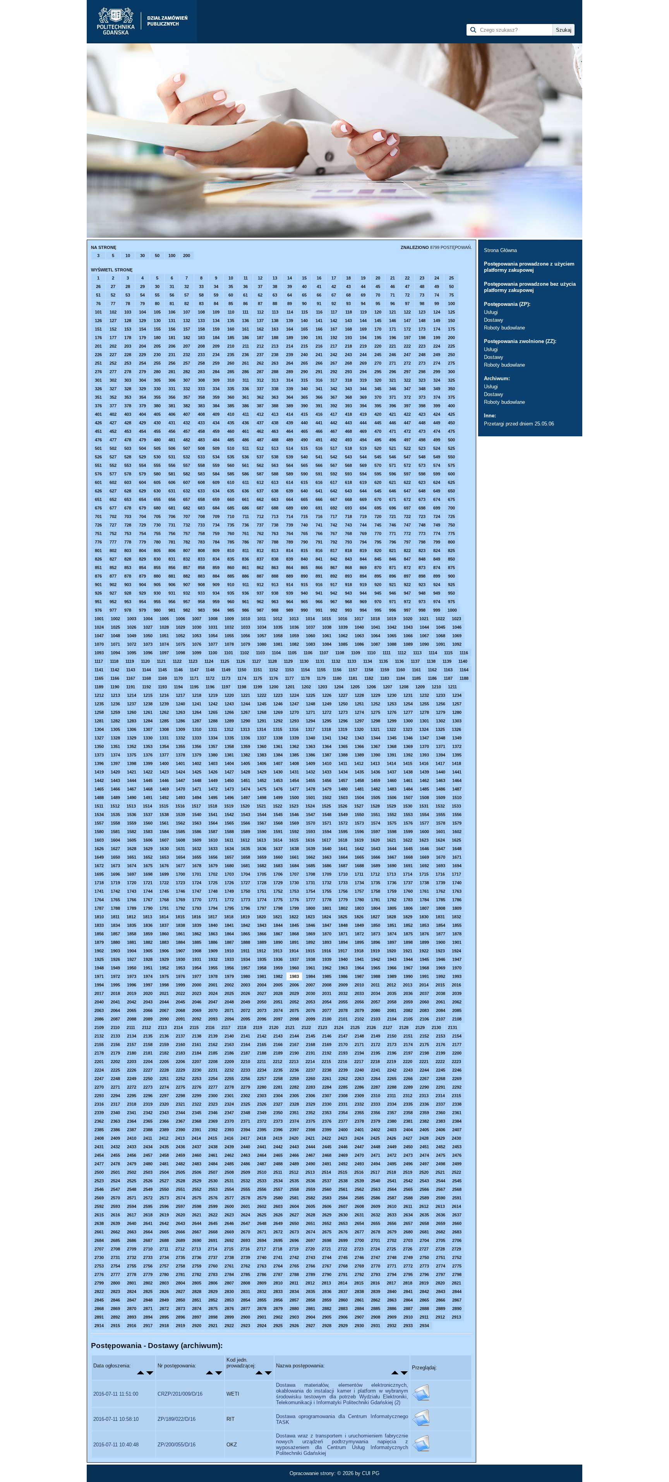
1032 (229, 627)
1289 (229, 721)
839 (289, 559)
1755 (326, 891)
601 (98, 482)
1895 (359, 942)
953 (127, 601)
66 (319, 295)
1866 (261, 933)
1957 (245, 968)
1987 (359, 976)
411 (245, 414)
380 (157, 405)
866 (319, 567)
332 (186, 388)
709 (216, 516)
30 (142, 255)
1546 (294, 814)
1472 (213, 789)
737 (260, 525)
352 (113, 397)
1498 (261, 797)
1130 (304, 661)
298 (422, 371)
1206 (371, 686)
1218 (196, 695)
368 (348, 397)
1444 (131, 780)
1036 (294, 627)
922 (407, 584)
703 (127, 516)
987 (260, 610)
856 (171, 567)
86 (245, 303)
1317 (310, 729)
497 (407, 439)
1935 (261, 959)
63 (275, 295)
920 (377, 584)
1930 (180, 959)
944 (363, 593)
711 (245, 516)
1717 (456, 874)
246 (392, 354)
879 (142, 576)
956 (171, 601)
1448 (196, 780)
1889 (261, 942)
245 (377, 354)
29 (142, 286)
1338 (278, 738)
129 (142, 320)
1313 (245, 729)
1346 (408, 738)
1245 (261, 704)
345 (377, 388)
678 (127, 508)
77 (113, 303)
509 (216, 448)
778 (127, 542)
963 (274, 601)
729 (142, 525)
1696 (115, 874)
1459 (375, 780)
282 (186, 371)
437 (260, 422)
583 (201, 474)
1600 (424, 831)
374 (436, 397)
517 (333, 448)
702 (113, 516)
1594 (326, 831)
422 (407, 414)
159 (216, 329)
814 (289, 550)
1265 (213, 712)
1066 (408, 635)
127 (113, 320)
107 (186, 312)
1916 (326, 951)
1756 (343, 891)
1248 (310, 704)
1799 (294, 908)
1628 (131, 848)
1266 (229, 712)
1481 (359, 789)
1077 (213, 644)
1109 (355, 652)
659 (216, 499)
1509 (440, 797)
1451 (245, 780)
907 (186, 584)
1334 (213, 738)
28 (127, 286)
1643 (375, 848)
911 (245, 584)
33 (201, 286)
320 (377, 380)
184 (216, 337)
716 (319, 516)
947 (407, 593)
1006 (180, 618)
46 (392, 286)
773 (422, 533)
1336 (245, 738)
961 (245, 601)
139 (289, 320)
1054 (213, 635)
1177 (289, 678)
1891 (294, 942)
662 (260, 499)
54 (142, 295)
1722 (164, 882)
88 (275, 303)
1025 (115, 627)
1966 (391, 968)
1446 (164, 780)
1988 (375, 976)
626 (98, 491)
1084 (326, 644)
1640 (326, 848)
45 (378, 286)
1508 (424, 797)
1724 (196, 882)
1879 (99, 942)
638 (274, 491)
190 (304, 337)
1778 (326, 899)
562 (260, 465)
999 (436, 610)
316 (319, 380)
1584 (164, 831)
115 (304, 312)
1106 (308, 652)
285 (230, 371)
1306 (131, 729)
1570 (310, 823)
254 (142, 363)
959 (216, 601)
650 (451, 491)
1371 (440, 746)
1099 (196, 652)
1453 (278, 780)
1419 (99, 772)
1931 (196, 959)
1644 (391, 848)
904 (142, 584)
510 (230, 448)
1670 (440, 857)
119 (363, 312)
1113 (417, 652)
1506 (391, 797)
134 (216, 320)
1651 (131, 857)
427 (113, 422)
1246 (278, 704)
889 (289, 576)
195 (377, 337)
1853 (424, 925)
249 (436, 354)
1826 (359, 916)
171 (392, 329)
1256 (440, 704)
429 (142, 422)
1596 (359, 831)
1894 (343, 942)
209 (216, 346)
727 (113, 525)
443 (348, 422)
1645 (408, 848)
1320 (359, 729)
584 (216, 474)
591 (319, 474)
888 (274, 576)
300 (451, 371)
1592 (294, 831)
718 (348, 516)
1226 (326, 695)
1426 (213, 772)
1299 (391, 721)
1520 (245, 806)
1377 (164, 755)
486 (245, 439)
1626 (99, 848)
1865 (245, 933)
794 (363, 542)
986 (245, 610)
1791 (164, 908)
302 (113, 380)
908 (201, 584)
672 (407, 499)
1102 (244, 652)
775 (451, 533)
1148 (210, 669)
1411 (342, 763)
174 (436, 329)
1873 (375, 933)
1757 (359, 891)
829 (142, 559)
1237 (131, 704)
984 (216, 610)
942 (333, 593)
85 (230, 303)
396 (392, 405)
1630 (164, 848)
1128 (272, 661)
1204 (338, 686)
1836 (148, 925)
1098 (180, 652)
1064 (375, 635)
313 (274, 380)
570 (377, 465)
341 (319, 388)
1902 (99, 951)
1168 (146, 678)
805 (157, 550)
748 (422, 525)
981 (171, 610)
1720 (131, 882)
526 (98, 457)
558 (201, 465)
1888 (245, 942)
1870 (326, 933)
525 (451, 448)
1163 (448, 669)
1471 (196, 789)
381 (171, 405)
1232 (424, 695)
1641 (343, 848)
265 (304, 363)
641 (319, 491)
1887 (229, 942)
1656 (213, 857)
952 (113, 601)
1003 (131, 618)
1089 (408, 644)
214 (289, 346)
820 (377, 550)
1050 (148, 635)
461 (245, 431)
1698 (148, 874)
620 (377, 482)
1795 (229, 908)
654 (142, 499)
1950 (131, 968)
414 (289, 414)
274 (436, 363)
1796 (245, 908)
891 (319, 576)
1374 (115, 755)
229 (142, 354)
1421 (131, 772)
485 (230, 439)
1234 (456, 695)
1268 (261, 712)
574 (436, 465)
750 (451, 525)
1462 (424, 780)
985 (230, 610)
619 (363, 482)
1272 (326, 712)
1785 (440, 899)
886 (245, 576)
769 (363, 533)
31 (172, 286)
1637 (278, 848)
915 (304, 584)
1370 (424, 746)
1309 (180, 729)
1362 (294, 746)
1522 (277, 806)
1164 (464, 669)
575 (451, 465)
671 (392, 499)
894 (363, 576)
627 (113, 491)
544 (363, 457)
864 (289, 567)
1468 (148, 789)
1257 (456, 704)
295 (377, 371)
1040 (359, 627)
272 (407, 363)
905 (157, 584)
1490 (131, 797)
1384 (278, 755)
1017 (359, 618)
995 (377, 610)
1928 (148, 959)
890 (304, 576)
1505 (375, 797)
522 (407, 448)
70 (378, 295)
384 (216, 405)
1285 (164, 721)
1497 (245, 797)
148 (422, 320)
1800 (310, 908)
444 (363, 422)
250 (451, 354)
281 (171, 371)
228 (127, 354)
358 (201, 397)
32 (186, 286)
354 (142, 397)
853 (127, 567)
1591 (278, 831)
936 (245, 593)
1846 (310, 925)
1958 (261, 968)
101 (98, 312)
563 (274, 465)
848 (422, 559)
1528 (375, 806)
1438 (408, 772)
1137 (415, 661)
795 (377, 542)
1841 (229, 925)
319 (363, 380)
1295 (326, 721)
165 (304, 329)
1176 (273, 678)
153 (127, 329)
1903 (115, 951)
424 (436, 414)
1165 (98, 678)
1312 (228, 729)
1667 (391, 857)
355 (157, 397)
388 (274, 405)
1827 (375, 916)
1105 (292, 652)
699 (436, 508)
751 (98, 533)
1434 (343, 772)
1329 (131, 738)
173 (422, 329)
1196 (210, 686)
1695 (99, 874)
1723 (180, 882)
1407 (278, 763)
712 (260, 516)
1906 (164, 951)
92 (333, 303)
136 (245, 320)
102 (113, 312)
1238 (148, 704)
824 (436, 550)
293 (348, 371)
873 (422, 567)
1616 (310, 840)
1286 (180, 721)
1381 (229, 755)
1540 (196, 814)
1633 (213, 848)
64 (289, 295)
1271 (310, 712)
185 (230, 337)
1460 (391, 780)
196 (392, 337)
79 (142, 303)
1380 (213, 755)
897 (407, 576)
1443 (115, 780)
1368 (391, 746)
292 (333, 371)
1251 (359, 704)
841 (319, 559)
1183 (384, 678)
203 (127, 346)
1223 (278, 695)
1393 (424, 755)
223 (422, 346)
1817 (212, 916)
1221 (245, 695)
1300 (408, 721)
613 (274, 482)
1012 (277, 618)
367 (333, 397)
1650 (115, 857)
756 (171, 533)
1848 (343, 925)
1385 (294, 755)
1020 (407, 618)
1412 (359, 763)
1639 (310, 848)
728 (127, 525)
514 (289, 448)
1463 (440, 780)
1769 (180, 899)
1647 (440, 848)
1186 (432, 678)
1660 (278, 857)
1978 (213, 976)
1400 (164, 763)
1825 (342, 916)
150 (451, 320)
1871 (343, 933)
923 (422, 584)
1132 (335, 661)
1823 (310, 916)
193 (348, 337)
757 (186, 533)
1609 (196, 840)
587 (260, 474)
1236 (115, 704)
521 (392, 448)
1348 (440, 738)
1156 (337, 669)
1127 (256, 661)
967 (333, 601)
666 (319, 499)
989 (289, 610)
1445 (148, 780)
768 (348, 533)
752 (113, 533)
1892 (310, 942)
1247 (294, 704)
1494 (196, 797)
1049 (131, 635)
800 (451, 542)
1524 (310, 806)
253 (127, 363)
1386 (310, 755)
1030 (196, 627)
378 (127, 405)
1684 (294, 865)
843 (348, 559)
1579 (456, 823)
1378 (180, 755)
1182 (368, 678)
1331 (164, 738)
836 (245, 559)
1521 (261, 806)
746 (392, 525)
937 (260, 593)
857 (186, 567)
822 (407, 550)
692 (333, 508)
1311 (212, 729)
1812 (131, 916)
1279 (440, 712)
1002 (115, 618)
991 (319, 610)
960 (230, 601)
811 (245, 550)
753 (127, 533)
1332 (180, 738)
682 (186, 508)
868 (348, 567)
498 (422, 439)
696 (392, 508)
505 (157, 448)
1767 (148, 899)
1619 (359, 840)
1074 (164, 644)
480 (157, 439)
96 (392, 303)
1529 (391, 806)
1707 (294, 874)
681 (171, 508)
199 (436, 337)
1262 (164, 712)
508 (201, 448)
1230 (391, 695)
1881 (131, 942)
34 (216, 286)
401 (98, 414)
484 (216, 439)
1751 (261, 891)
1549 (343, 814)
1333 (196, 738)
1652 (148, 857)
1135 (383, 661)
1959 (278, 968)
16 (319, 278)
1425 (196, 772)
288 (274, 371)
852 (113, 567)
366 (319, 397)
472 (407, 431)
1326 (456, 729)
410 (230, 414)
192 (333, 337)
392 (333, 405)
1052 (180, 635)
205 (157, 346)
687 (260, 508)
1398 (131, 763)
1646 (424, 848)
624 (436, 482)
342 (333, 388)
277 (113, 371)
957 (186, 601)
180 (157, 337)
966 (319, 601)
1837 (164, 925)
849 (436, 559)
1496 (229, 797)
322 (407, 380)
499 (436, 439)
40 (304, 286)
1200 (273, 686)
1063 (359, 635)
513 (274, 448)
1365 (343, 746)
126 (98, 320)
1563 (196, 823)
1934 (245, 959)
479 (142, 439)
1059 (294, 635)
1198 (241, 686)
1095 (131, 652)
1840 (213, 925)
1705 (261, 874)
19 (363, 278)
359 (216, 397)
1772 (229, 899)
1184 (400, 678)
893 (348, 576)
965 (304, 601)
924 (436, 584)
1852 (408, 925)
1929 (164, 959)
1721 (148, 882)
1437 (391, 772)
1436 (375, 772)
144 (363, 320)
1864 (229, 933)
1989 (391, 976)
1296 (343, 721)
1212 (99, 695)
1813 (147, 916)
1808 (440, 908)
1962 (326, 968)
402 (113, 414)
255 (157, 363)
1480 (343, 789)
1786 (456, 899)
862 (260, 567)
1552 (391, 814)
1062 (343, 635)
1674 (131, 865)
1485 (424, 789)
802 (113, 550)
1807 (424, 908)
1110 (371, 652)
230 (157, 354)
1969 (440, 968)
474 (436, 431)
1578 (440, 823)
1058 (278, 635)
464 (289, 431)
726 (98, 525)
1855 (456, 925)
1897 (391, 942)
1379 (196, 755)
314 (289, 380)
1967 (408, 968)
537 (260, 457)
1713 (391, 874)
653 (127, 499)
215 (304, 346)
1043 (408, 627)
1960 (294, 968)
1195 (194, 686)
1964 (359, 968)
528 (127, 457)
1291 (261, 721)
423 (422, 414)
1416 (424, 763)
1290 (245, 721)
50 (157, 255)
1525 (326, 806)
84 (216, 303)
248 (422, 354)
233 (201, 354)
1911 (245, 951)
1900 (440, 942)
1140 (462, 661)
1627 (115, 848)
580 (157, 474)
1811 (115, 916)
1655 (196, 857)
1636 (261, 848)
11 (246, 278)
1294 (310, 721)
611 (245, 482)
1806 (408, 908)
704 (142, 516)
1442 (99, 780)
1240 (180, 704)
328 (127, 388)
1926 (115, 959)
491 (319, 439)
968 (348, 601)
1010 (245, 618)
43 (348, 286)
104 (142, 312)
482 (186, 439)
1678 (196, 865)
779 (142, 542)
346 (392, 388)
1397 (115, 763)
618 (348, 482)
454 (142, 431)
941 (319, 593)
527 (113, 457)
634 (216, 491)
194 (363, 337)
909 (216, 584)
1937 (294, 959)
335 (230, 388)
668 (348, 499)
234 (216, 354)
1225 (310, 695)
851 (98, 567)
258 (201, 363)
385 (230, 405)
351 (98, 397)
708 (201, 516)
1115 (448, 652)
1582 (131, 831)
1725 (213, 882)
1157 (352, 669)
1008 (213, 618)
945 (377, 593)
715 (304, 516)
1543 (245, 814)
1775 (278, 899)
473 (422, 431)
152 (113, 329)
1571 (326, 823)
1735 (375, 882)
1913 (277, 951)
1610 (213, 840)
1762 (440, 891)
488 (274, 439)
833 (201, 559)
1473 (229, 789)
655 (157, 499)
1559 (131, 823)
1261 (148, 712)
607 (186, 482)
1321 (375, 729)
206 (171, 346)
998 (422, 610)
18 (348, 278)
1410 (326, 763)
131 (171, 320)
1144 (146, 669)
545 (377, 457)
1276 (391, 712)
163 (274, 329)
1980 (245, 976)
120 (377, 312)
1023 (456, 618)
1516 (180, 806)
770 (377, 533)
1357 (213, 746)
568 (348, 465)
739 (289, 525)
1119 (129, 661)
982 (186, 610)
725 (451, 516)
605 (157, 482)
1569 (294, 823)
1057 (261, 635)
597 (407, 474)
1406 (261, 763)
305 (157, 380)
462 (260, 431)
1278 (424, 712)
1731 (310, 882)
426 (98, 422)
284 (216, 371)
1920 (391, 951)
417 (333, 414)
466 (319, 431)
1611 (229, 840)
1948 (99, 968)
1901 (456, 942)
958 (201, 601)
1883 (164, 942)
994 (363, 610)
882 (186, 576)
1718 (99, 882)
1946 (440, 959)
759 (216, 533)
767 (333, 533)
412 (260, 414)
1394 (440, 755)
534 (216, 457)
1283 (131, 721)
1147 (194, 669)
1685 (310, 865)
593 (348, 474)
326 (98, 388)
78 (127, 303)
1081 (278, 644)
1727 (245, 882)
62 (260, 295)
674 (436, 499)
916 (319, 584)
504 (142, 448)
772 (407, 533)
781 (171, 542)
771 (392, 533)
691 (319, 508)
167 (333, 329)
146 (392, 320)
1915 (310, 951)
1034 (261, 627)
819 (363, 550)
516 (319, 448)
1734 (359, 882)
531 (171, 457)
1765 (115, 899)
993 (348, 610)
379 (142, 405)
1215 (148, 695)
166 (319, 329)
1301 (424, 721)
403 (127, 414)
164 (289, 329)
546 (392, 457)
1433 (326, 772)
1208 (403, 686)
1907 (180, 951)
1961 (310, 968)
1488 (99, 797)
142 (333, 320)
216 (319, 346)
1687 (343, 865)
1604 (115, 840)
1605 (131, 840)
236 (245, 354)
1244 (245, 704)
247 (407, 354)
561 (245, 465)
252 (113, 363)
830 (157, 559)
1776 (294, 899)
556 (171, 465)
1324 (424, 729)
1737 (408, 882)
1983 (294, 976)
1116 (464, 652)
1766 (131, 899)
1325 (440, 729)
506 (171, 448)
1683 (278, 865)
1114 (433, 652)
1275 (375, 712)
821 (392, 550)
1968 (424, 968)
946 (392, 593)
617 (333, 482)
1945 (424, 959)
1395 (456, 755)
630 (157, 491)
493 (348, 439)
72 (407, 295)
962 (260, 601)
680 (157, 508)
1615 (293, 840)
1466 (115, 789)
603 (127, 482)
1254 (408, 704)
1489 (115, 797)
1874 (391, 933)
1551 (375, 814)
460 (230, 431)
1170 (178, 678)
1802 (343, 908)
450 (451, 422)
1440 (440, 772)
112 (260, 312)
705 (157, 516)
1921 (407, 951)
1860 (164, 933)
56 (172, 295)
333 (201, 388)
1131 (320, 661)
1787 (99, 908)
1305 (115, 729)
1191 (130, 686)
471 (392, 431)
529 (142, 457)
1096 (148, 652)
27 (113, 286)
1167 (130, 678)
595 (377, 474)
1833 (99, 925)
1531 (424, 806)
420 (377, 414)
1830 (424, 916)
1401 (180, 763)
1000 (452, 610)
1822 (293, 916)
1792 (180, 908)
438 (274, 422)
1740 (456, 882)
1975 (164, 976)
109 (216, 312)
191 (319, 337)
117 (334, 312)
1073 (148, 644)
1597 (375, 831)
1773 (245, 899)
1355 (180, 746)
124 (436, 312)
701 (98, 516)
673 (422, 499)
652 (113, 499)
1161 (416, 669)
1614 (277, 840)
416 (319, 414)
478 (127, 439)
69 (363, 295)
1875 (408, 933)
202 (113, 346)
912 (260, 584)
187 (260, 337)
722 (407, 516)
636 (245, 491)
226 (98, 354)
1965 (375, 968)
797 (407, 542)
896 (392, 576)
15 (304, 278)
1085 (343, 644)
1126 (240, 661)
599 (436, 474)
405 (157, 414)
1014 (310, 618)
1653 (164, 857)
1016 (342, 618)
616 (319, 482)
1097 (164, 652)
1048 (115, 635)
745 (377, 525)
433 (201, 422)
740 (304, 525)
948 (422, 593)
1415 (407, 763)
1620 (375, 840)
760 (230, 533)
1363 (310, 746)
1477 (294, 789)
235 (230, 354)
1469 (164, 789)
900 (451, 576)
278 (127, 371)
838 (274, 559)
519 (363, 448)
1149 (225, 669)
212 (260, 346)
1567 (261, 823)
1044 (424, 627)
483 (201, 439)
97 (407, 303)
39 (289, 286)
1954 (196, 968)
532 (186, 457)
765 (304, 533)
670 (377, 499)
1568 (278, 823)
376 (98, 405)
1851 (391, 925)
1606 (148, 840)
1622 (407, 840)
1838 (180, 925)
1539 (180, 814)
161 (245, 329)
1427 (229, 772)
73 (422, 295)
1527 (359, 806)
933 (201, 593)
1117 (98, 661)
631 (171, 491)
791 (319, 542)
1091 (440, 644)
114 (289, 312)
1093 (99, 652)
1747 (196, 891)
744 (363, 525)
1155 (321, 669)
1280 (456, 712)
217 (333, 346)
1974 (148, 976)
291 (319, 371)
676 (98, 508)
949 (436, 593)
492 (333, 439)
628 (127, 491)
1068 (440, 635)
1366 (359, 746)
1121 (161, 661)
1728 (261, 882)
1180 (337, 678)
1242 (213, 704)
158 (201, 329)
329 (142, 388)
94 (363, 303)
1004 (148, 618)
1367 (375, 746)
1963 (343, 968)
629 (142, 491)
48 (422, 286)
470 (377, 431)
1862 (196, 933)
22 (407, 278)
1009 (229, 618)
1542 (229, 814)
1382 (245, 755)
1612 (245, 840)
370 (377, 397)
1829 (407, 916)
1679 (213, 865)
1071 (115, 644)
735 (230, 525)
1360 (261, 746)
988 (274, 610)
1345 (391, 738)
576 (98, 474)
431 (171, 422)
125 (451, 312)
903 (127, 584)
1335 (229, 738)
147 (407, 320)
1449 (213, 780)
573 (422, 465)
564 (289, 465)
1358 (229, 746)
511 (245, 448)
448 (422, 422)
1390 (375, 755)
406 (171, 414)
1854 (440, 925)
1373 (99, 755)
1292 (278, 721)
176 (98, 337)
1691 (408, 865)
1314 (261, 729)
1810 (99, 916)
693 (348, 508)
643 (348, 491)
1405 (245, 763)
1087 (375, 644)
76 (98, 303)
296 (392, 371)
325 (451, 380)
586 (245, 474)
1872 (359, 933)
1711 (359, 874)
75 (451, 295)
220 (377, 346)
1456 (326, 780)
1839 (196, 925)
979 (142, 610)
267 (333, 363)
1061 (326, 635)
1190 (114, 686)
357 (186, 397)
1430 (278, 772)
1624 (440, 840)
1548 (326, 814)
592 (333, 474)
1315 (277, 729)
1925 (99, 959)
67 (333, 295)
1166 (114, 678)
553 (127, 465)
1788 (115, 908)
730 (157, 525)
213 (274, 346)
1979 (229, 976)
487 (260, 439)
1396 (99, 763)
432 (186, 422)
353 (127, 397)
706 (171, 516)
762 (260, 533)
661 (245, 499)
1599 (408, 831)
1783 (408, 899)
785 (230, 542)
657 (186, 499)
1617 (326, 840)
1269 (278, 712)
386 (245, 405)
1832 (456, 916)
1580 (99, 831)
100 (171, 255)
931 (171, 593)
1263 (180, 712)
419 (363, 414)
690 (304, 508)
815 (304, 550)
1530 (407, 806)
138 (274, 320)
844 (363, 559)
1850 (375, 925)
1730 (294, 882)
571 (392, 465)
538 (274, 457)
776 (98, 542)
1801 (326, 908)
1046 (456, 627)
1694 (456, 865)
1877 (440, 933)
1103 (260, 652)
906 (171, 584)
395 (377, 405)
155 (157, 329)
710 (230, 516)
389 (289, 405)
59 (216, 295)
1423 (164, 772)
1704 (245, 874)
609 (216, 482)
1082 (294, 644)
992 (333, 610)
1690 (391, 865)
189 (289, 337)
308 (201, 380)
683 (201, 508)
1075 (180, 644)
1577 (424, 823)
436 (245, 422)
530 (157, 457)
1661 (294, 857)
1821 (277, 916)
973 (422, 601)
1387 (326, 755)
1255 (424, 704)
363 (274, 397)
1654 (180, 857)
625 (451, 482)
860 (230, 567)
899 (436, 576)
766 (319, 533)
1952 (164, 968)
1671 (456, 857)
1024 (99, 627)
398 (422, 405)
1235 (99, 704)
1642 (359, 848)
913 (274, 584)
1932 (213, 959)
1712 (375, 874)
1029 (180, 627)
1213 (115, 695)
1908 (196, 951)
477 (113, 439)
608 (201, 482)
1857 (115, 933)
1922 (424, 951)
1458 (359, 780)
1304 (99, 729)
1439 (424, 772)
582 (186, 474)
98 (422, 303)
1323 (407, 729)
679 (142, 508)
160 (230, 329)
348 (422, 388)
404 (142, 414)
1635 (245, 848)
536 (245, 457)
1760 (408, 891)
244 (363, 354)
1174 (241, 678)
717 (333, 516)
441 (319, 422)
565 (304, 465)
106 (171, 312)
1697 (131, 874)
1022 (440, 618)
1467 (131, 789)
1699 (164, 874)
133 (201, 320)
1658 (245, 857)
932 (186, 593)
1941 (359, 959)
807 (186, 550)
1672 (99, 865)
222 (407, 346)
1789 (131, 908)
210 (230, 346)
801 (98, 550)
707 (186, 516)
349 (436, 388)
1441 (456, 772)
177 (113, 337)
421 (392, 414)
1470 (180, 789)
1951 (148, 968)
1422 (148, 772)
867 (333, 567)
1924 (456, 951)
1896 (375, 942)
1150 (241, 669)
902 (113, 584)
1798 (278, 908)
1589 (245, 831)
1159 (384, 669)
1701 (196, 874)
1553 (408, 814)
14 (289, 278)
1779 (343, 899)
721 (392, 516)
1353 (148, 746)
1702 (213, 874)
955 (157, 601)
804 (142, 550)
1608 (180, 840)
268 (348, 363)
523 (422, 448)
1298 (375, 721)
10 (127, 255)
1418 (456, 763)
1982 (278, 976)
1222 (261, 695)
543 (348, 457)
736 (245, 525)
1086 (359, 644)
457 (186, 431)
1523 (293, 806)
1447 (180, 780)
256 (171, 363)
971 (392, 601)
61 (245, 295)
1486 (440, 789)
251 (98, 363)
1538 (164, 814)
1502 (326, 797)
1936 (278, 959)
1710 (343, 874)
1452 (261, 780)
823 (422, 550)
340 (304, 388)
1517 (196, 806)
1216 (164, 695)
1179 (321, 678)
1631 (180, 848)
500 (451, 439)
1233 (440, 695)
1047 (99, 635)
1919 (375, 951)
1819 (245, 916)
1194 (178, 686)
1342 (343, 738)
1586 (196, 831)
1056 (245, 635)
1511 (98, 806)
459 (216, 431)
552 (113, 465)
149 (436, 320)
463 (274, 431)
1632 (196, 848)
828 (127, 559)
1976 (180, 976)
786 (245, 542)
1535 (115, 814)
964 (289, 601)
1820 (261, 916)
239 (289, 354)
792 (333, 542)
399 (436, 405)
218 (348, 346)
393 (348, 405)
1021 (424, 618)
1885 (196, 942)
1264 (196, 712)
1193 (162, 686)
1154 (305, 669)
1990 (408, 976)
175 (451, 329)
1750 (245, 891)
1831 (440, 916)
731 (171, 525)
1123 (193, 661)
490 (304, 439)
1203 (322, 686)
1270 (294, 712)
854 (142, 567)
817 (333, 550)
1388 (343, 755)
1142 (114, 669)
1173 (225, 678)
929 (142, 593)
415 (304, 414)
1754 (310, 891)
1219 (213, 695)
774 (436, 533)
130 (157, 320)
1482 (375, 789)
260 (230, 363)
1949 (115, 968)
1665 (359, 857)
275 (451, 363)
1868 (294, 933)
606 (171, 482)
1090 (424, 644)
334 (216, 388)
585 (230, 474)
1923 (440, 951)
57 (186, 295)
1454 (294, 780)
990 (304, 610)
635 (230, 491)
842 (333, 559)
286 (245, 371)
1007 (196, 618)
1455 (310, 780)
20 (378, 278)
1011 (261, 618)
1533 (456, 806)
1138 (431, 661)
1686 (326, 865)
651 (98, 499)
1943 (391, 959)
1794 (213, 908)
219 (363, 346)
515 (304, 448)
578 (127, 474)
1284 (148, 721)
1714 (407, 874)
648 (422, 491)
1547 (310, 814)
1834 (115, 925)
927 (113, 593)
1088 (391, 644)
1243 (229, 704)
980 (157, 610)
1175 (257, 678)
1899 (424, 942)
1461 (408, 780)
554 (142, 465)
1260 (131, 712)
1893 (326, 942)
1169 (162, 678)
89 (289, 303)
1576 (408, 823)
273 (422, 363)
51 (98, 295)
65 (304, 295)
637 (260, 491)
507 (186, 448)
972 (407, 601)
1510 (456, 797)
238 (274, 354)
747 (407, 525)
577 (113, 474)
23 (422, 278)
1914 (293, 951)
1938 (310, 959)
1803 (359, 908)
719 (363, 516)
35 (230, 286)
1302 (440, 721)
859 (216, 567)
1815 (180, 916)
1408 (294, 763)
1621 (391, 840)
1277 (408, 712)
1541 (213, 814)
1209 (420, 686)
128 (127, 320)
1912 (261, 951)
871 (392, 567)
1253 (391, 704)
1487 (456, 789)
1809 (456, 908)
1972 (115, 976)
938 (274, 593)
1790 (148, 908)
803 (127, 550)
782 (186, 542)
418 (348, 414)
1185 (416, 678)
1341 (326, 738)
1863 (213, 933)
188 (274, 337)
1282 (115, 721)
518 (348, 448)
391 (319, 405)
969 (363, 601)
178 (127, 337)
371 (392, 397)
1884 (180, 942)
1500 (294, 797)
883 (201, 576)
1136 (399, 661)
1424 (180, 772)
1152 (273, 669)
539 (289, 457)
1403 (213, 763)
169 (363, 329)
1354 (164, 746)
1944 (408, 959)
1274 (359, 712)
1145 (162, 669)
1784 (424, 899)
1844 (278, 925)
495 (377, 439)
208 (201, 346)
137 (260, 320)
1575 (391, 823)
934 (216, 593)
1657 (229, 857)
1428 (245, 772)
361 (245, 397)
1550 (359, 814)
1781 (375, 899)
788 (274, 542)
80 (157, 303)
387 (260, 405)
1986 (343, 976)
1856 (99, 933)
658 (201, 499)
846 (392, 559)
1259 (115, 712)
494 (363, 439)
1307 (148, 729)
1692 (424, 865)
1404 (229, 763)
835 (230, 559)
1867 (278, 933)
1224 (294, 695)
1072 (131, 644)
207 (186, 346)
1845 (294, 925)
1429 (261, 772)
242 (333, 354)
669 (363, 499)
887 (260, 576)
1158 (368, 669)
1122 (177, 661)
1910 (229, 951)
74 (436, 295)
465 (304, 431)
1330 (148, 738)
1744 (148, 891)
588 (274, 474)
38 (275, 286)
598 (422, 474)
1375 (131, 755)
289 (289, 371)
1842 (245, 925)
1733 (343, 882)
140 (304, 320)
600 (451, 474)
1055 (229, 635)
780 (157, 542)
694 (363, 508)
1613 (261, 840)
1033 (245, 627)
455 (157, 431)
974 (436, 601)
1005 (164, 618)
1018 (375, 618)
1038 (326, 627)
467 (333, 431)
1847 (326, 925)
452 (113, 431)
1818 (228, 916)
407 (186, 414)
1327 (99, 738)
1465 (99, 789)
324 (436, 380)
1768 (164, 899)
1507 (408, 797)
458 (201, 431)
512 (260, 448)
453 (127, 431)
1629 (148, 848)
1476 (278, 789)
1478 (310, 789)
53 (127, 295)
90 (304, 303)
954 (142, 601)
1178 (305, 678)
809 (216, 550)
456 (171, 431)
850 (451, 559)
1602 (456, 831)
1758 (375, 891)
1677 (180, 865)
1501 (310, 797)
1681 (245, 865)
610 (230, 482)
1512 (115, 806)
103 (127, 312)
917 (333, 584)
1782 (391, 899)
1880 (115, 942)
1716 (440, 874)
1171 (194, 678)
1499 (278, 797)
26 (98, 286)
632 (186, 491)
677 (113, 508)
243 (348, 354)
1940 (343, 959)
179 (142, 337)
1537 (148, 814)
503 (127, 448)
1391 (391, 755)
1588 (229, 831)
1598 (391, 831)
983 (201, 610)
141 (319, 320)
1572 (343, 823)
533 (201, 457)
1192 (146, 686)
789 (289, 542)
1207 (387, 686)
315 (304, 380)
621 (392, 482)
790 (304, 542)
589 (289, 474)
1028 (164, 627)
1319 (342, 729)
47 (407, 286)
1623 (424, 840)
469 (363, 431)
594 (363, 474)
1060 (310, 635)
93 (348, 303)
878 (127, 576)
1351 (115, 746)
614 (289, 482)
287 (260, 371)
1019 (391, 618)
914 (289, 584)
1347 (424, 738)
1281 (99, 721)
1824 (326, 916)
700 (451, 508)
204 (142, 346)
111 (245, 312)
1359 (245, 746)
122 (407, 312)
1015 (326, 618)
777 (113, 542)
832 (186, 559)
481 (171, 439)
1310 (196, 729)
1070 (99, 644)
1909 (213, 951)
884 (216, 576)
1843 (261, 925)
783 (201, 542)
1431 (294, 772)
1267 (245, 712)
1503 (343, 797)
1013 (293, 618)
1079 (245, 644)
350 (451, 388)
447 (407, 422)
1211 (452, 686)
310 (230, 380)
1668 (408, 857)
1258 (99, 712)
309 (216, 380)
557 (186, 465)
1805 (391, 908)
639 (289, 491)
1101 (228, 652)
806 (171, 550)
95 (378, 303)
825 (451, 550)
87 (260, 303)
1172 (210, 678)
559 (216, 465)
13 (275, 278)
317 (333, 380)
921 (392, 584)
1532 (440, 806)
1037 (310, 627)
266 (319, 363)
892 (333, 576)
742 (333, 525)
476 (98, 439)
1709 (326, 874)
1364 (326, 746)
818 (348, 550)
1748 (213, 891)
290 (304, 371)
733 (201, 525)
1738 (424, 882)
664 (289, 499)
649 (436, 491)
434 (216, 422)
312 (260, 380)
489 (289, 439)
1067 (424, 635)
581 (171, 474)
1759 (391, 891)
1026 (131, 627)
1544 (261, 814)
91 (319, 303)
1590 (261, 831)
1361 (278, 746)
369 (363, 397)
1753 (294, 891)
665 (304, 499)
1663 (326, 857)
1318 (326, 729)
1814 (163, 916)
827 (113, 559)
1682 (261, 865)
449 (436, 422)
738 (274, 525)
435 (230, 422)
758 (201, 533)
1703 (229, 874)
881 (171, 576)
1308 (164, 729)
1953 (180, 968)
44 (363, 286)
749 (436, 525)
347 (407, 388)
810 (230, 550)
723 (422, 516)
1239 (164, 704)
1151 (257, 669)
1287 (196, 721)
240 (304, 354)
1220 (229, 695)
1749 (229, 891)
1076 (196, 644)
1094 (115, 652)
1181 (352, 678)
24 (436, 278)
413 (274, 414)
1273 (343, 712)
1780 (359, 899)
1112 (402, 652)
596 (392, 474)
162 (260, 329)
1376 (148, 755)
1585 (180, 831)
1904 (131, 951)
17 (333, 278)
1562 (180, 823)
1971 (99, 976)
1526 (342, 806)
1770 (196, 899)
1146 (178, 669)
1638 (294, 848)
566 (319, 465)
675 (451, 499)
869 (363, 567)
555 (157, 465)
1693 (440, 865)
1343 (359, 738)
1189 (98, 686)
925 (451, 584)
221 (392, 346)
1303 (456, 721)
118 (348, 312)
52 (113, 295)
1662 (310, 857)
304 (142, 380)
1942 (375, 959)
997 (407, 610)
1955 (213, 968)
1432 (310, 772)
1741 (99, 891)
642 (333, 491)
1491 (148, 797)
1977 (196, 976)
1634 (229, 848)
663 (274, 499)
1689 (375, 865)
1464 (456, 780)
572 (407, 465)
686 (245, 508)
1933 (229, 959)
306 (171, 380)
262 (260, 363)
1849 (359, 925)
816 (319, 550)
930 (157, 593)
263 (274, 363)
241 (319, 354)
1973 (131, 976)
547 (407, 457)
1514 (147, 806)
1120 (145, 661)
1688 (359, 865)
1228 (359, 695)
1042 (391, 627)
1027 (148, 627)
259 (216, 363)
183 (201, 337)
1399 (148, 763)
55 (157, 295)
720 (377, 516)
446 (392, 422)
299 (436, 371)
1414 (391, 763)
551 (98, 465)
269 (363, 363)
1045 (440, 627)
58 (201, 295)
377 (113, 405)
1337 (261, 738)
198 (422, 337)
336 (245, 388)
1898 (408, 942)
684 (216, 508)
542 (333, 457)
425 (451, 414)
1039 (343, 627)
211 (245, 346)
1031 (213, 627)
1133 (351, 661)
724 (436, 516)
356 (171, 397)
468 (348, 431)
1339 (294, 738)
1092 (456, 644)
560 (230, 465)
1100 (212, 652)
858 (201, 567)
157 (186, 329)
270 (377, 363)
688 (274, 508)
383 (201, 405)
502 (113, 448)
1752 (278, 891)
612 (260, 482)
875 (451, 567)
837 (260, 559)
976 (98, 610)
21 (392, 278)
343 (348, 388)
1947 (456, 959)
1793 (196, 908)
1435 (359, 772)
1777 (310, 899)
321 (392, 380)
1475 (261, 789)
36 (245, 286)
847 (407, 559)
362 (260, 397)
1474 (245, 789)
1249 (326, 704)
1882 (148, 942)
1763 (456, 891)
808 (201, 550)
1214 (131, 695)
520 (377, 448)
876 (98, 576)
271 (392, 363)
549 (436, 457)
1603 (99, 840)
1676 (164, 865)
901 (98, 584)
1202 (306, 686)
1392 (408, 755)
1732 (326, 882)
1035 (278, 627)
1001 (99, 618)
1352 (131, 746)
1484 (408, 789)
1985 (326, 976)
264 (289, 363)
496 (392, 439)
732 (186, 525)
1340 (310, 738)
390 (304, 405)
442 (333, 422)
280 (157, 371)
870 (377, 567)
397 (407, 405)
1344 (375, 738)
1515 (163, 806)
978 (127, 610)
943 (348, 593)
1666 (375, 857)
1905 (148, 951)
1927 (131, 959)
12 (260, 278)
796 (392, 542)
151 (98, 329)
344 (363, 388)
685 (230, 508)
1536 (131, 814)
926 (98, 593)
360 (230, 397)
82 (186, 303)
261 (245, 363)
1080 (261, 644)
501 (98, 448)
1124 (208, 661)
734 (216, 525)
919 (363, 584)
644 (363, 491)
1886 (213, 942)
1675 (148, 865)
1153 (289, 669)
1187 (448, 678)
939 (289, 593)
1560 (148, 823)
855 (157, 567)
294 (363, 371)
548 (422, 457)
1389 (359, 755)
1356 (196, 746)
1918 (359, 951)
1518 (212, 806)
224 (436, 346)
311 (245, 380)
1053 (196, 635)
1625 (456, 840)
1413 (375, 763)
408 (201, 414)
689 (289, 508)
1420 (115, 772)
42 (333, 286)
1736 (391, 882)
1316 (293, 729)
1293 (294, 721)
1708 (310, 874)
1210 (436, 686)
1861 (180, 933)
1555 (440, 814)
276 (98, 371)
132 (186, 320)
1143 (130, 669)
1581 (115, 831)
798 (422, 542)
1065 (391, 635)
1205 (355, 686)
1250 (343, 704)
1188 (464, 678)
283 (201, 371)
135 (230, 320)
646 (392, 491)
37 (260, 286)
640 (304, 491)
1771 (213, 899)
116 (319, 312)
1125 (224, 661)
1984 (310, 976)
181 (171, 337)
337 (260, 388)
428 (127, 422)
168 (348, 329)
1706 (278, 874)
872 (407, 567)
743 (348, 525)
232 (186, 354)
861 (245, 567)
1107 (323, 652)
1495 (213, 797)
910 (230, 584)
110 (231, 312)
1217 (180, 695)
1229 (375, 695)
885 (230, 576)
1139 (447, 661)
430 (157, 422)
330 (157, 388)
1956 (229, 968)
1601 (440, 831)
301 (98, 380)
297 (407, 371)
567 (333, 465)
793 (348, 542)
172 (407, 329)
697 (407, 508)
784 (216, 542)
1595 (343, 831)
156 (171, 329)
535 (230, 457)
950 (451, 593)
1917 (342, 951)
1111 (387, 652)
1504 (359, 797)
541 (319, 457)
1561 (164, 823)
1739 (440, 882)
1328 (115, 738)
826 (98, 559)
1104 (276, 652)
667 (333, 499)
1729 (278, 882)
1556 (456, 814)
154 (142, 329)
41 (319, 286)
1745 (164, 891)
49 (436, 286)
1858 (131, 933)
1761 (424, 891)
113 (275, 312)
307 (186, 380)
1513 (131, 806)
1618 (342, 840)
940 (304, 593)
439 (289, 422)
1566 (245, 823)
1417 (440, 763)
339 (289, 388)
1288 (213, 721)
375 (451, 397)
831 (171, 559)
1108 (339, 652)
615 (304, 482)
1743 (131, 891)
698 (422, 508)
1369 (408, 746)
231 (171, 354)
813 (274, 550)
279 (142, 371)
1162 (432, 669)
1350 (99, 746)
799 (436, 542)
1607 (164, 840)
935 (230, 593)
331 (171, 388)
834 (216, 559)
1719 (115, 882)
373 (422, 397)
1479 (326, 789)
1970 (456, 968)
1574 (375, 823)
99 (436, 303)
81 (172, 303)
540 (304, 457)
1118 (114, 661)
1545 (278, 814)
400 (451, 405)
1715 (424, 874)
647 (407, 491)
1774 (261, 899)
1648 (456, 848)
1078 (229, 644)
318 (348, 380)
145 (377, 320)
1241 (196, 704)
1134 (367, 661)
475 (451, 431)
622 (407, 482)
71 (392, 295)
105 (157, 312)
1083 (310, 644)
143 (348, 320)
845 (377, 559)
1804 (375, 908)
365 (304, 397)
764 (289, 533)
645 (377, 491)
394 (363, 405)
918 (348, 584)
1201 (290, 686)
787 (260, 542)
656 (171, 499)
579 (142, 474)
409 (216, 414)
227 (113, 354)
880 (157, 576)
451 (98, 431)
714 (289, 516)
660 (230, 499)
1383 (261, 755)
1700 (180, 874)
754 (142, 533)
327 (113, 388)
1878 (456, 933)
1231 (408, 695)
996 (392, 610)
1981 (261, 976)
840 (304, 559)
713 (274, 516)
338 (274, 388)
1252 (375, 704)
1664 (343, 857)
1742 (115, 891)
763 (274, 533)
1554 (424, 814)
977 (113, 610)
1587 (213, 831)
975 (451, 601)
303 (127, 380)
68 (348, 295)
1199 (257, 686)
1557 (99, 823)
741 (319, 525)
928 (127, 593)
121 (392, 312)
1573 (359, 823)
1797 (261, 908)
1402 (196, 763)
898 (422, 576)
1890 (278, 942)
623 (422, 482)
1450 (229, 780)
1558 (115, 823)
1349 (456, 738)
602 (113, 482)
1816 (196, 916)
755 (157, 533)
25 (451, 278)
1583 (148, 831)
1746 (180, 891)
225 (451, 346)
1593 (310, 831)
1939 (326, 959)
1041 (375, 627)
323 (422, 380)
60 (230, 295)
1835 (131, 925)
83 (201, 303)
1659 (261, 857)
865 (304, 567)
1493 (180, 797)
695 (377, 508)
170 (377, 329)
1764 (99, 899)
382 (186, 405)
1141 (98, 669)
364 (289, 397)
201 (98, 346)
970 (377, 601)
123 (422, 312)
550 (451, 457)
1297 (359, 721)
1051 (164, 635)
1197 (225, 686)
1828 (391, 916)
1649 (99, 857)
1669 (424, 857)
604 (142, 482)
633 (201, 491)
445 (377, 422)
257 (186, 363)
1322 (391, 729)
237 (260, 354)
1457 (343, 780)
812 (260, 550)
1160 (400, 669)
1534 (99, 814)
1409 (310, 763)
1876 (424, 933)
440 (304, 422)
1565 (229, 823)
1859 (148, 933)
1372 (456, 746)
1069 (456, 635)
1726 (229, 882)
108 (201, 312)
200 (186, 255)
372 (407, 397)
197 (407, 337)
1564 (213, 823)
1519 (228, 806)
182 (186, 337)
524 (436, 448)
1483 (391, 789)
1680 (229, 865)
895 (377, 576)
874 (436, 567)
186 (245, 337)
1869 (310, 933)
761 (245, 533)
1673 (115, 865)
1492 (164, 797)
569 (363, 465)
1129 (288, 661)
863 (274, 567)
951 (98, 601)
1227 (343, 695)
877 (113, 576)
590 (304, 474)
